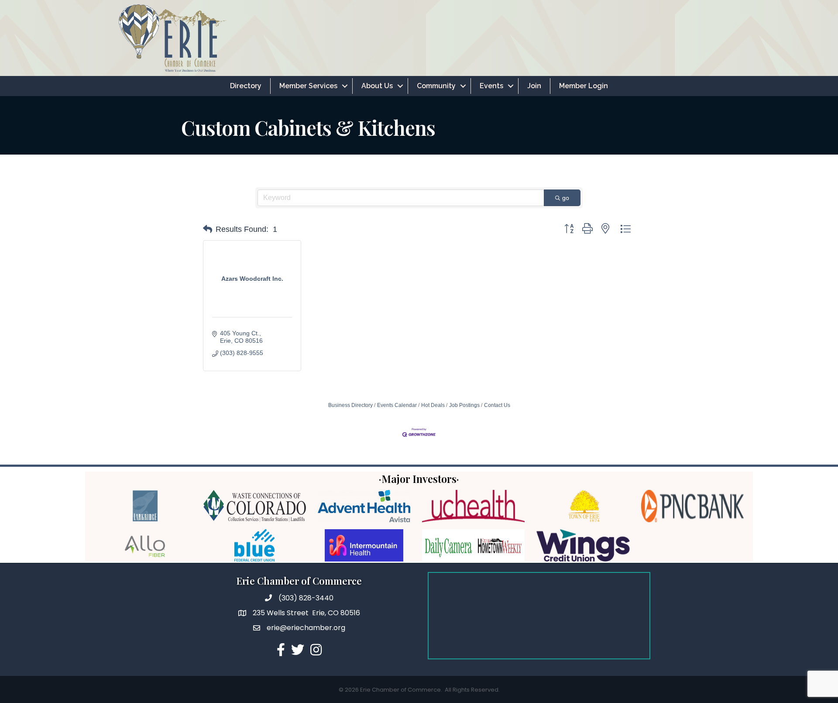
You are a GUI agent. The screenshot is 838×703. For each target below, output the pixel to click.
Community (436, 86)
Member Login (583, 86)
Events (491, 86)
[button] (207, 229)
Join (534, 86)
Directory (245, 86)
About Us (377, 86)
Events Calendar (397, 405)
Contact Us (497, 405)
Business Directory (350, 405)
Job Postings (464, 405)
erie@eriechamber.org (306, 628)
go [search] (565, 197)
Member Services (308, 86)
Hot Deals (433, 405)
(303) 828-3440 (305, 598)
